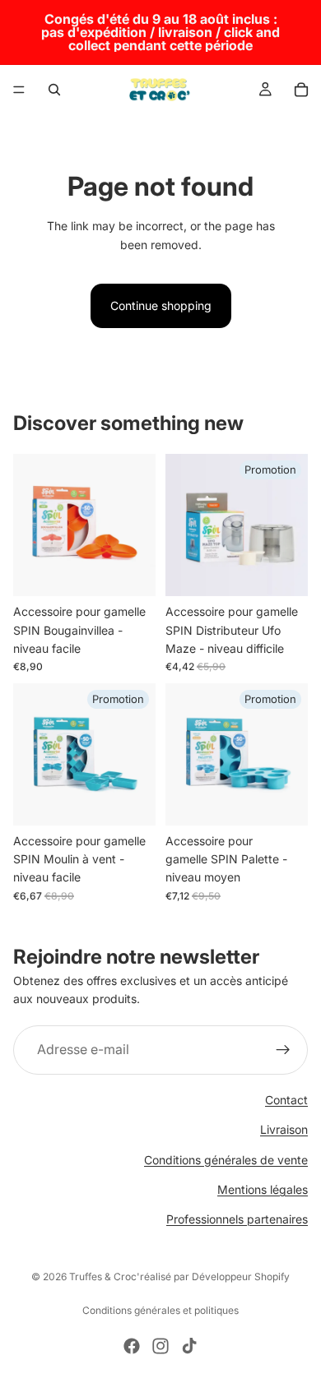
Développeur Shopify (241, 1276)
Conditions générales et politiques (160, 1310)
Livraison (284, 1129)
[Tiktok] (189, 1346)
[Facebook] (132, 1346)
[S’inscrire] (283, 1050)
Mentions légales (262, 1189)
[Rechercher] (54, 90)
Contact (286, 1100)
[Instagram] (160, 1346)
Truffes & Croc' (104, 1276)
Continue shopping (161, 305)
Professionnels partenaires (237, 1219)
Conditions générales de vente (226, 1159)
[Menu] (19, 90)
